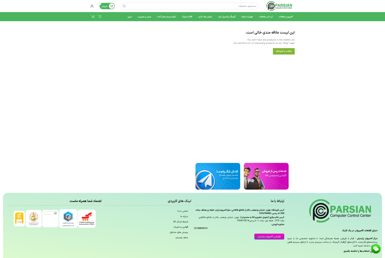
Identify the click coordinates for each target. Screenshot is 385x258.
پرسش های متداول (179, 232)
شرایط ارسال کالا (180, 221)
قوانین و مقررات (180, 227)
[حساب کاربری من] (92, 6)
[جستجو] (124, 6)
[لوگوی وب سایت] (279, 6)
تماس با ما (183, 211)
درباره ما (184, 216)
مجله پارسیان (181, 237)
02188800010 (200, 228)
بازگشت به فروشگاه (284, 51)
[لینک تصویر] (266, 176)
